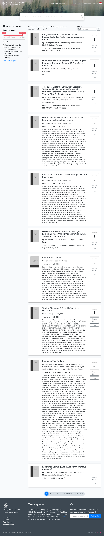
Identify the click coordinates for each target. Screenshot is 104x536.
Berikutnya (68, 494)
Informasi (62, 3)
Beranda (54, 3)
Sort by (79, 26)
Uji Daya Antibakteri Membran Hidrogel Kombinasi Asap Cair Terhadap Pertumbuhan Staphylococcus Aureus (64, 233)
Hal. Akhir (79, 494)
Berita (70, 3)
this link (63, 517)
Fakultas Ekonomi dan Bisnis (12, 48)
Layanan (6, 520)
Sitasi (94, 51)
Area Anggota (8, 524)
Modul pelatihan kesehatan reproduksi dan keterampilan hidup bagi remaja (62, 118)
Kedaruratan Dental (51, 257)
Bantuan (77, 3)
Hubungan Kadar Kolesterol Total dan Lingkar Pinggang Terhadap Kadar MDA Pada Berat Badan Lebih (64, 63)
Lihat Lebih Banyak (9, 61)
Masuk (95, 3)
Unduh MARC (94, 46)
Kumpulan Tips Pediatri (53, 361)
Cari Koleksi (95, 516)
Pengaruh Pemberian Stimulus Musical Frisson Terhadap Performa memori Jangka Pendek (63, 37)
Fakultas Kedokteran (13, 45)
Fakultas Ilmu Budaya (12, 57)
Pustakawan (86, 3)
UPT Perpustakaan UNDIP (14, 52)
